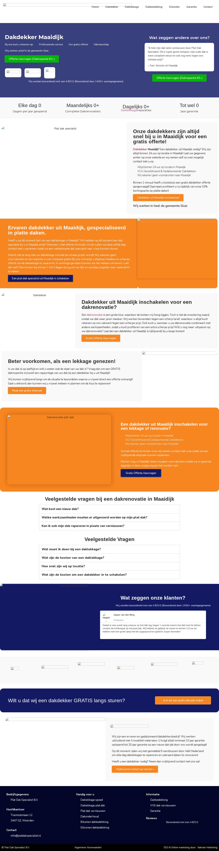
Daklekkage (132, 7)
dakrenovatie (95, 315)
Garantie (191, 7)
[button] (109, 509)
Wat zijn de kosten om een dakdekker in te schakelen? (84, 575)
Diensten (174, 7)
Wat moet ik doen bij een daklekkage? (71, 549)
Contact (208, 7)
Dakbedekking (154, 7)
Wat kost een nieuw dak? (60, 509)
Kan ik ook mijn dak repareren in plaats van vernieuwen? (83, 526)
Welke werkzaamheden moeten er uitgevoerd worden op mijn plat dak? (94, 517)
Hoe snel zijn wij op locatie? (63, 566)
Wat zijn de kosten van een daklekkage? (73, 558)
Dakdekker (111, 7)
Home (95, 7)
